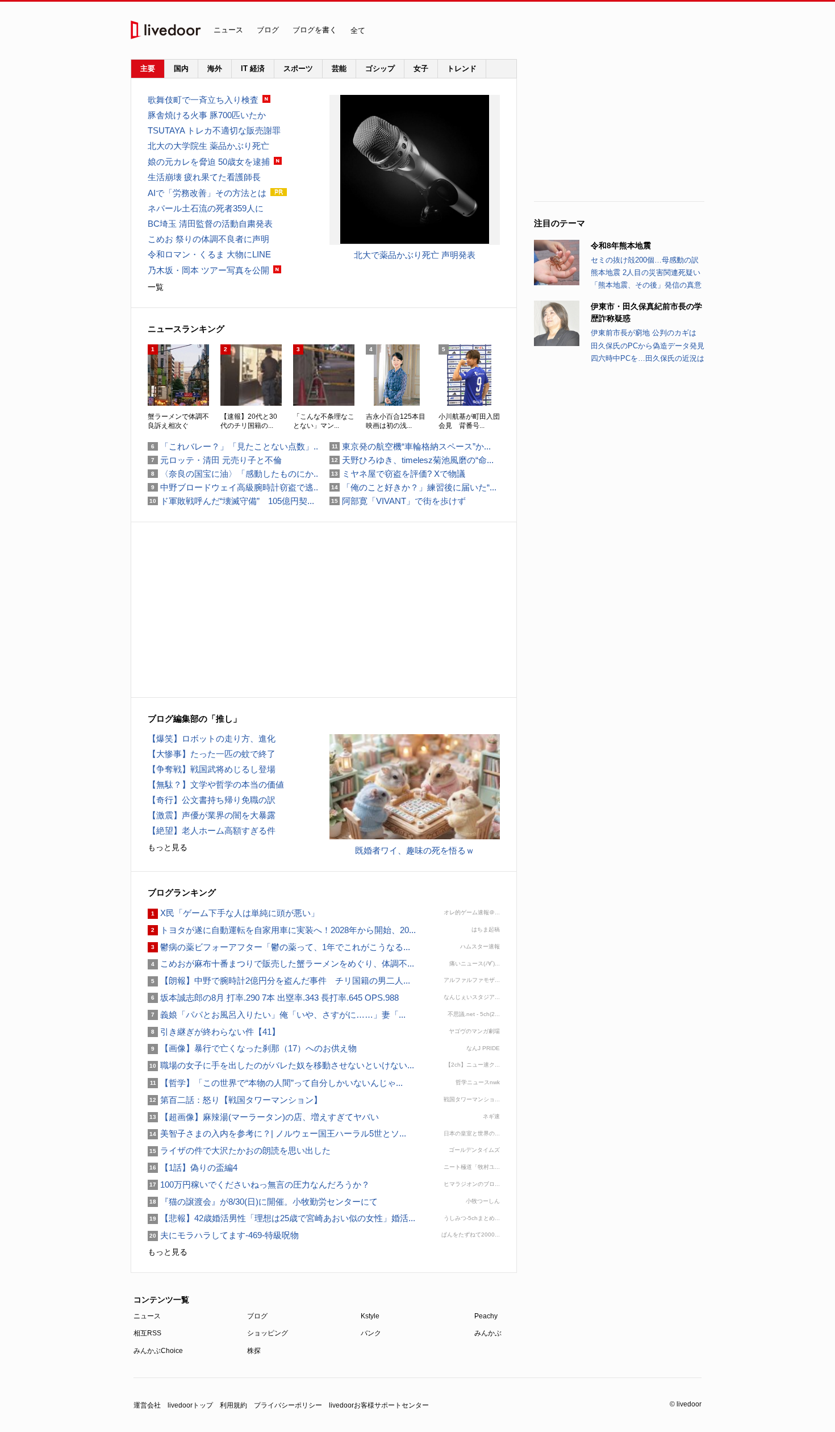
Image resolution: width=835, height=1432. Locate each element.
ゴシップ (380, 68)
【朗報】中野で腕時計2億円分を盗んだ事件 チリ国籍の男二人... (279, 980)
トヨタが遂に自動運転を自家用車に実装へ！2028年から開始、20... (282, 930)
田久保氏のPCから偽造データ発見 (647, 346)
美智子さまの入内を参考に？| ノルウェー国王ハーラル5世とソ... (277, 1133)
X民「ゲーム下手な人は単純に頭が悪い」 (233, 913)
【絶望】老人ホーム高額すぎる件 (211, 830)
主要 (147, 68)
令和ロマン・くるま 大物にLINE (209, 254)
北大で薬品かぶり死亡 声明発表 (414, 255)
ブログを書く (315, 30)
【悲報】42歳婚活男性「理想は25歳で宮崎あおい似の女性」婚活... (281, 1218)
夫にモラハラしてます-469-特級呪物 (223, 1235)
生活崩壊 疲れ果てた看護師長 (204, 177)
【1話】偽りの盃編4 (192, 1167)
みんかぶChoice (158, 1351)
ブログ (268, 30)
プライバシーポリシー (288, 1405)
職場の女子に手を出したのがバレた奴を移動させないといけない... (281, 1065)
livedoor (166, 30)
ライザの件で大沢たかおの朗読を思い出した (239, 1150)
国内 (181, 68)
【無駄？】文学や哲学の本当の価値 (216, 784)
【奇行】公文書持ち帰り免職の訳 (211, 800)
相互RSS (147, 1333)
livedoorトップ (190, 1405)
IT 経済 (253, 68)
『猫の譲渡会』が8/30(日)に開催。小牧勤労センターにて (263, 1201)
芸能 (339, 68)
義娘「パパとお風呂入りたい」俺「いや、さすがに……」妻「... (277, 1014)
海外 (214, 68)
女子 (421, 68)
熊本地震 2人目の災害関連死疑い (645, 272)
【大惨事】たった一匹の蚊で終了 (211, 754)
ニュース (228, 30)
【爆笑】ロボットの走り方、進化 (211, 738)
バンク (371, 1333)
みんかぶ (488, 1333)
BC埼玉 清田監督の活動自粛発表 (210, 223)
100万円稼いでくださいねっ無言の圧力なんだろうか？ (259, 1184)
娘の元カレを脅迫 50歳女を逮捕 (209, 161)
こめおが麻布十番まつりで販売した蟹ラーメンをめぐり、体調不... (281, 963)
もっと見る (167, 847)
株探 (254, 1351)
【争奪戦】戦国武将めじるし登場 (211, 769)
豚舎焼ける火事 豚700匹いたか (207, 115)
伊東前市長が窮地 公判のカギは (643, 332)
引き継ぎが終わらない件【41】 (214, 1031)
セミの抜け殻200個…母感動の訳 (645, 260)
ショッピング (267, 1333)
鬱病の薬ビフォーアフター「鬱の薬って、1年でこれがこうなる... (279, 947)
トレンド (462, 68)
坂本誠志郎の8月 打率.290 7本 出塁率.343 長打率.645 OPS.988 (273, 997)
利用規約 (233, 1405)
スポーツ (298, 68)
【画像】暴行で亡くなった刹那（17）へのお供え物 (252, 1048)
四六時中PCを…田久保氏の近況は (647, 358)
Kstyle (370, 1316)
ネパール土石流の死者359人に (206, 208)
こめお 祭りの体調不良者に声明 (208, 239)
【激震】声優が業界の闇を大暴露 (211, 815)
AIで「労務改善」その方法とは (207, 193)
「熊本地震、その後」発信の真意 (646, 285)
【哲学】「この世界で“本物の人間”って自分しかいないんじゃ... (275, 1083)
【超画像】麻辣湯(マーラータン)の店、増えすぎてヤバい (263, 1117)
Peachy (486, 1316)
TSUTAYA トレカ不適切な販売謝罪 (214, 130)
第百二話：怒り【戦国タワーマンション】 (235, 1100)
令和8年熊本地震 (621, 245)
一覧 (156, 287)
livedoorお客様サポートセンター (379, 1405)
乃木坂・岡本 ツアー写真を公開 (208, 270)
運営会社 (147, 1405)
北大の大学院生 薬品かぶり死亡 (208, 146)
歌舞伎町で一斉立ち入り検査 (203, 100)
